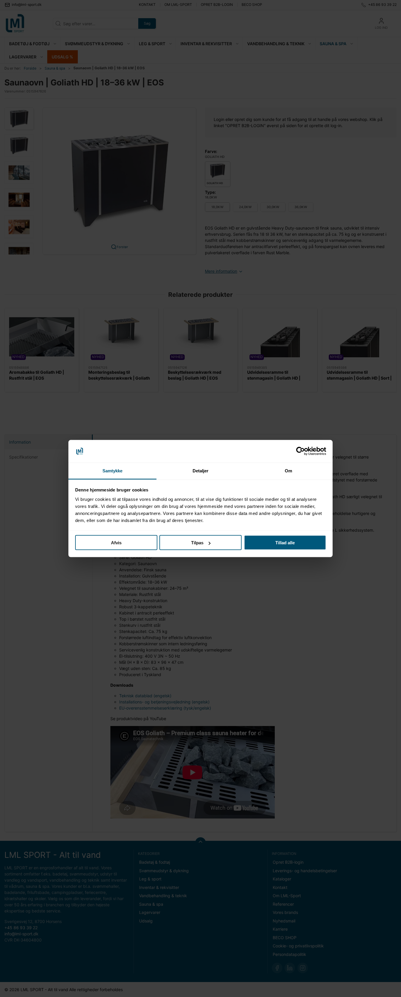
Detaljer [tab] (201, 470)
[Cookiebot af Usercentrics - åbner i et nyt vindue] (300, 451)
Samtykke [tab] (112, 470)
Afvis (116, 542)
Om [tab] (288, 470)
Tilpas (197, 542)
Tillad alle (285, 542)
